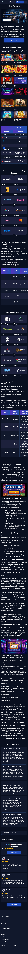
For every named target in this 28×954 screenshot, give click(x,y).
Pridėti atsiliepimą (14, 852)
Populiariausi (4, 51)
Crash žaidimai (18, 51)
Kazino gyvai (11, 51)
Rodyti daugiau (14, 904)
